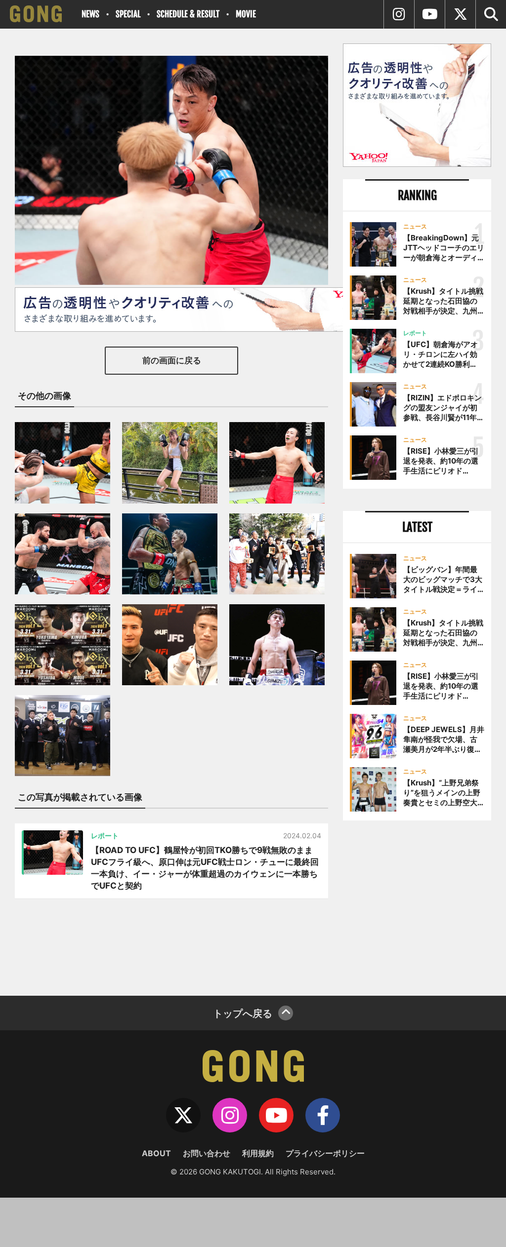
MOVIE (246, 14)
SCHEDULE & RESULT (188, 14)
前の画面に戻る (171, 360)
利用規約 (258, 1153)
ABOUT (156, 1153)
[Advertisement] (417, 904)
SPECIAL (128, 14)
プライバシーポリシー (325, 1153)
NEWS (90, 14)
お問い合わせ (206, 1153)
